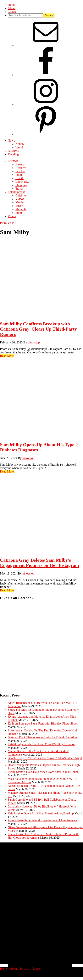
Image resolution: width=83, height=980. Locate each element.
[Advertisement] (41, 648)
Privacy (24, 968)
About (14, 968)
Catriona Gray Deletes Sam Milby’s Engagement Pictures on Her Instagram (39, 563)
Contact (36, 968)
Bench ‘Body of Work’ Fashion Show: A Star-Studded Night (45, 758)
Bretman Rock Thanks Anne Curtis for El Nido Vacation (42, 737)
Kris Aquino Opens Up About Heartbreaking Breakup (41, 813)
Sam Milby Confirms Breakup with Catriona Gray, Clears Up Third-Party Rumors (38, 329)
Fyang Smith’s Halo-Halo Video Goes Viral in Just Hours (43, 772)
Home (4, 968)
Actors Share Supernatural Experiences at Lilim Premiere (42, 820)
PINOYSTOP (8, 222)
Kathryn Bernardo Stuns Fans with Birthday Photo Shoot (42, 723)
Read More (7, 355)
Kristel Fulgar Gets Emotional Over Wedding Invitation (41, 744)
